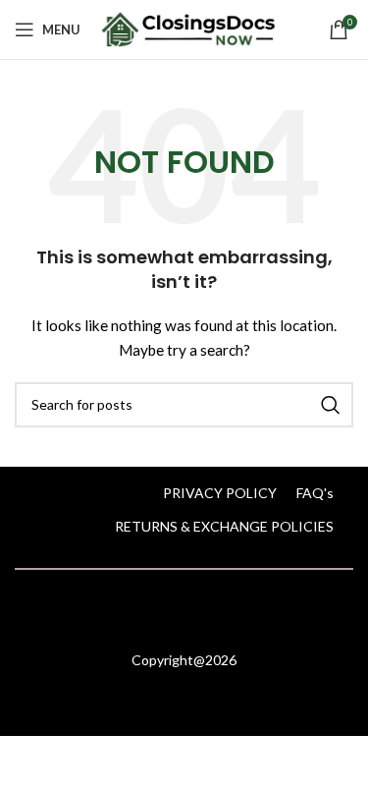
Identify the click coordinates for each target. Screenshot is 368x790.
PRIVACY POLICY (220, 492)
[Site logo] (188, 28)
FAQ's (315, 492)
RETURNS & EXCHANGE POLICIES (224, 526)
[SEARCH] (330, 404)
